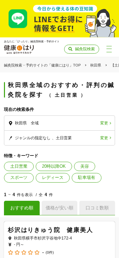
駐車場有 (86, 177)
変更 (104, 123)
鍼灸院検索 (85, 49)
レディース (52, 177)
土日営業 (18, 166)
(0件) (50, 252)
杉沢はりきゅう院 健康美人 (50, 230)
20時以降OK (54, 166)
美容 (84, 166)
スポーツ (18, 177)
